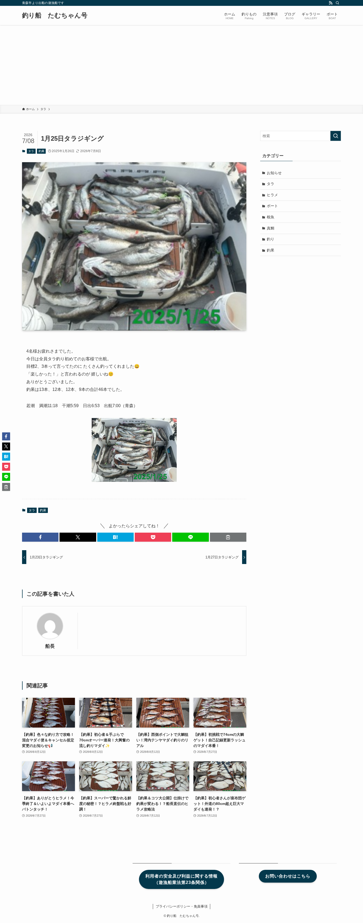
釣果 (41, 151)
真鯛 (270, 228)
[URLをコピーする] (228, 537)
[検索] (337, 3)
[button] (40, 537)
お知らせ (274, 173)
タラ (31, 151)
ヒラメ (272, 195)
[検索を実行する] (335, 136)
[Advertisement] (181, 65)
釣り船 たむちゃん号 (54, 15)
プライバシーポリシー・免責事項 (182, 906)
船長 (50, 646)
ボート (272, 206)
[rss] (330, 3)
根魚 (270, 217)
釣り (270, 239)
